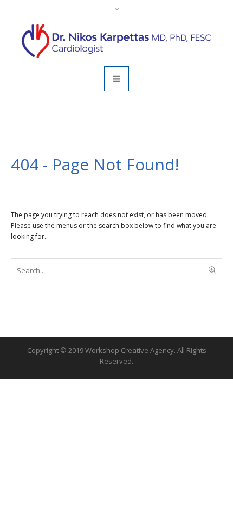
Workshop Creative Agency (129, 350)
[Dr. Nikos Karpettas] (116, 41)
